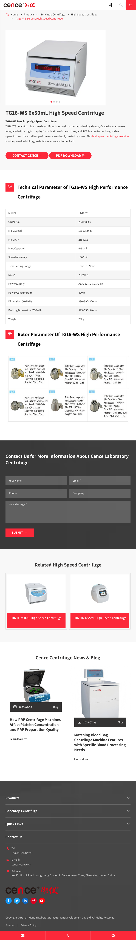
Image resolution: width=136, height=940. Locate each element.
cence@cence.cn (21, 864)
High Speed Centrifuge (84, 14)
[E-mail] (22, 936)
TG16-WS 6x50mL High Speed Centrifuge (39, 18)
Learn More (18, 739)
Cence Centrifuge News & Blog (68, 657)
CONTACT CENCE (27, 155)
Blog (55, 707)
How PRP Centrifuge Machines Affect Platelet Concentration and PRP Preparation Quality (35, 724)
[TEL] (68, 936)
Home (14, 14)
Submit (19, 532)
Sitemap (10, 925)
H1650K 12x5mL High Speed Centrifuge (100, 618)
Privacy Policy (28, 925)
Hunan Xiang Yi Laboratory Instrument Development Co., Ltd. (56, 917)
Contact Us (13, 837)
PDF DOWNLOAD (70, 155)
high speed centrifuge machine (110, 136)
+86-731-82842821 (22, 853)
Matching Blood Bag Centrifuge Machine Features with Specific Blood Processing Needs (100, 742)
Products (29, 14)
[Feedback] (113, 936)
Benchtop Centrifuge (53, 14)
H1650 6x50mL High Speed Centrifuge (36, 618)
